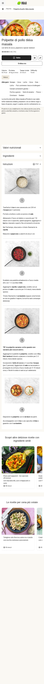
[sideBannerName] (22, 129)
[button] (22, 156)
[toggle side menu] (3, 3)
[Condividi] (40, 58)
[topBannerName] (22, 15)
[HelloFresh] (22, 3)
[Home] (3, 9)
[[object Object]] (35, 58)
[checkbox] (2, 52)
